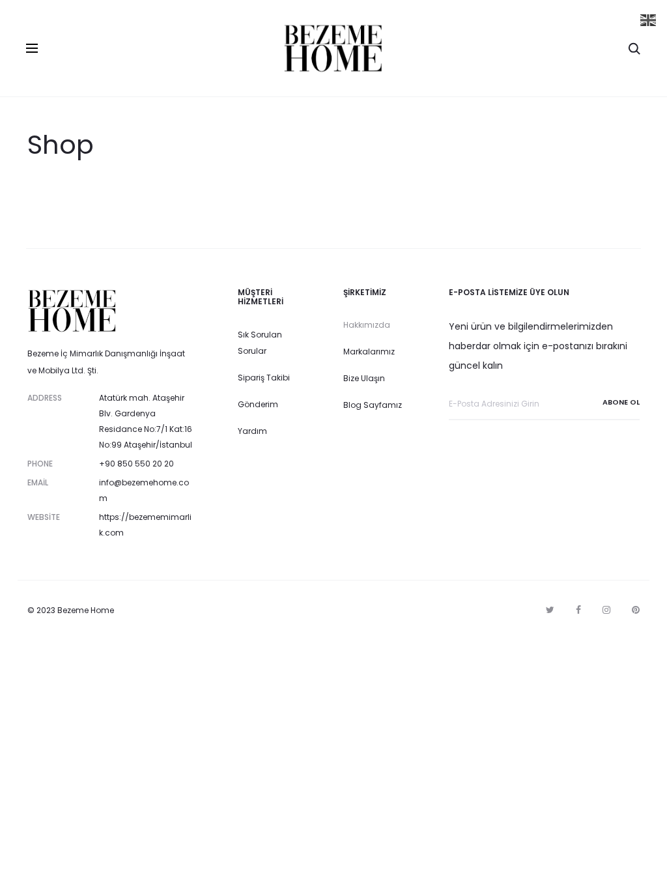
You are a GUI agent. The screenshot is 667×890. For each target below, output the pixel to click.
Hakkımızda (366, 324)
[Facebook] (578, 609)
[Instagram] (606, 609)
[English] (648, 19)
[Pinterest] (636, 609)
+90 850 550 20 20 (136, 463)
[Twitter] (550, 609)
